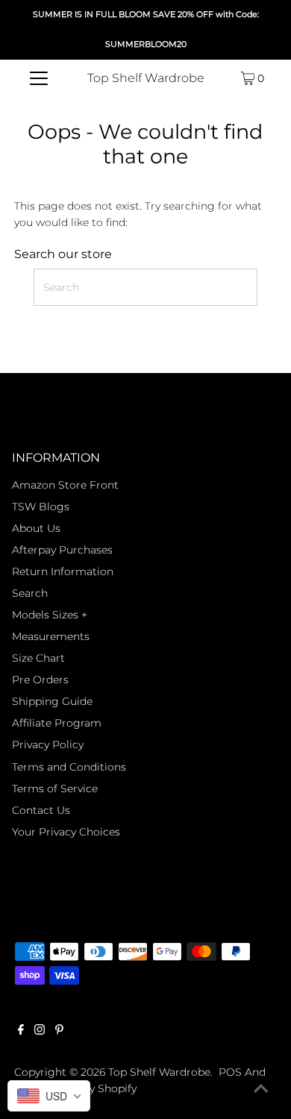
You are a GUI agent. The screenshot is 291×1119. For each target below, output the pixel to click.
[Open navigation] (39, 78)
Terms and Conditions (69, 767)
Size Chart (38, 658)
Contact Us (41, 810)
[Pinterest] (59, 1031)
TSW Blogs (40, 507)
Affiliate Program (56, 723)
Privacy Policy (48, 744)
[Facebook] (21, 1031)
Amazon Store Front (65, 485)
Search (30, 593)
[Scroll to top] (261, 1089)
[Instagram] (39, 1031)
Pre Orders (40, 680)
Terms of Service (55, 788)
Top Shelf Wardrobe (145, 78)
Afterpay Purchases (62, 550)
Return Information (62, 571)
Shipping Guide (52, 701)
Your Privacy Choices (66, 832)
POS (230, 1072)
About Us (36, 528)
